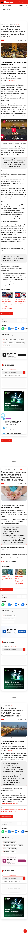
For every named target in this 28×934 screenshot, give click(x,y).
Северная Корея (20, 342)
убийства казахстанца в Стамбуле (10, 803)
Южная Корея (7, 345)
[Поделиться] (25, 931)
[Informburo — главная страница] (9, 2)
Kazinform (9, 750)
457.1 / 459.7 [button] (7, 5)
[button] (23, 5)
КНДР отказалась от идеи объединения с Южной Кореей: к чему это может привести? (20, 303)
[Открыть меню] (2, 2)
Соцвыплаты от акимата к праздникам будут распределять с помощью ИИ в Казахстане (20, 581)
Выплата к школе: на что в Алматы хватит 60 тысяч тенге (7, 578)
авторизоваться (13, 369)
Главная (3, 9)
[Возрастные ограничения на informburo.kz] (20, 2)
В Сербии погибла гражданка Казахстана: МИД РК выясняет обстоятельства (14, 810)
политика (11, 342)
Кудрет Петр (12, 24)
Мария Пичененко (15, 469)
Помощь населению (8, 621)
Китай (5, 339)
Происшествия (12, 848)
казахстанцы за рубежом (10, 845)
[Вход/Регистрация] (23, 2)
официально (23, 469)
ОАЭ (5, 848)
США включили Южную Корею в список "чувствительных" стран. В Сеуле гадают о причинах (7, 304)
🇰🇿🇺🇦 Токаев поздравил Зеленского (13, 427)
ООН (5, 342)
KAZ (26, 2)
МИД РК (21, 845)
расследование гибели (9, 851)
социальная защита (9, 618)
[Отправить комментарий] (24, 372)
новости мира (13, 339)
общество (21, 339)
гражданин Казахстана (9, 842)
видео (18, 24)
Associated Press (10, 80)
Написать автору (22, 40)
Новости (8, 9)
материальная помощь (9, 615)
